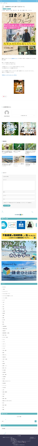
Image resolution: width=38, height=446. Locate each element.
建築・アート (5, 365)
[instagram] (19, 416)
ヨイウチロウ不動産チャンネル (8, 295)
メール (4, 195)
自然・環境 (4, 374)
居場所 (4, 363)
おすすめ (4, 287)
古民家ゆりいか (7, 10)
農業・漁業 (4, 398)
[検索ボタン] (1, 1)
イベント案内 (4, 8)
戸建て (4, 394)
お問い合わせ (20, 442)
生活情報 (4, 372)
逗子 (3, 407)
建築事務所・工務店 (6, 332)
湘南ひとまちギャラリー (7, 381)
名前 (4, 191)
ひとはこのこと (5, 291)
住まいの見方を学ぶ (13, 439)
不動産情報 (4, 326)
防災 (3, 402)
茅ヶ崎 (4, 319)
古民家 (4, 10)
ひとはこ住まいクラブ (6, 293)
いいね (4, 96)
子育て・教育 (5, 359)
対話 (3, 361)
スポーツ (4, 343)
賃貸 (3, 396)
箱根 (3, 317)
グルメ (4, 339)
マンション (4, 385)
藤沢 (3, 324)
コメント (4, 179)
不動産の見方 (5, 328)
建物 (18, 10)
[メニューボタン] (37, 1)
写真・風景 (4, 350)
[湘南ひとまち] (19, 1)
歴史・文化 (4, 367)
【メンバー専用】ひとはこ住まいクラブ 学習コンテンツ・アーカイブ (20, 441)
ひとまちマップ (33, 438)
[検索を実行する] (36, 421)
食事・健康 (4, 405)
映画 (20, 10)
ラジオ (4, 348)
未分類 (4, 378)
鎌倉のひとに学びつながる (7, 400)
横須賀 (4, 313)
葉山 (3, 322)
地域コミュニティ (15, 10)
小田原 (4, 311)
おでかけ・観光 (5, 337)
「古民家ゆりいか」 (14, 58)
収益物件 (4, 330)
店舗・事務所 (5, 391)
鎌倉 (26, 10)
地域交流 (4, 357)
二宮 (3, 304)
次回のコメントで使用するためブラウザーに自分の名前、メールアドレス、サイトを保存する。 (18, 202)
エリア (4, 300)
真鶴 (3, 315)
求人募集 (4, 370)
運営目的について (15, 443)
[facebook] (17, 416)
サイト (4, 199)
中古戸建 (4, 387)
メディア (4, 346)
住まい (12, 437)
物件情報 (4, 383)
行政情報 (4, 376)
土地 (3, 389)
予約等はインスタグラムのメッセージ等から (9, 75)
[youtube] (20, 416)
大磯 (3, 308)
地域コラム (4, 354)
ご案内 (4, 289)
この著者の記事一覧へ (23, 115)
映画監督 (23, 10)
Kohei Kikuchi (7, 116)
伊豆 (3, 306)
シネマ (4, 341)
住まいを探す (12, 438)
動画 (3, 352)
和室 (11, 10)
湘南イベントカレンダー (6, 437)
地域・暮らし (8, 8)
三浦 (3, 302)
